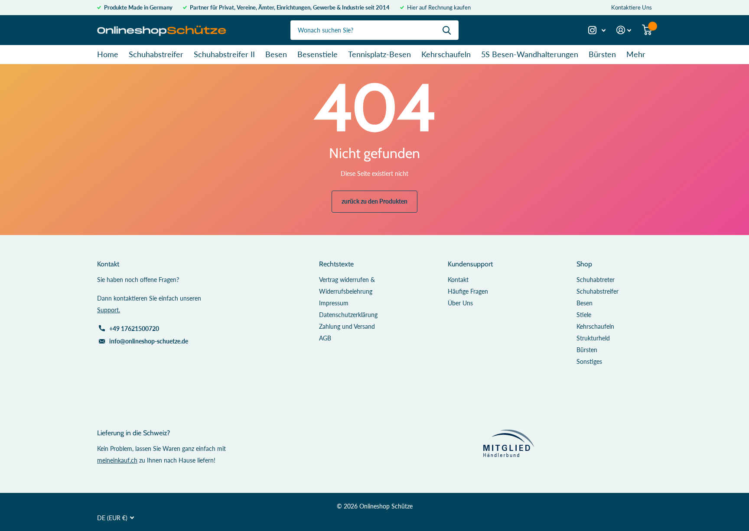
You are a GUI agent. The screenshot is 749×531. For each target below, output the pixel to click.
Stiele (583, 314)
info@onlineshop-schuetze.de (148, 341)
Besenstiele (317, 54)
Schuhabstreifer (156, 54)
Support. (108, 310)
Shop (584, 264)
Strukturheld (593, 338)
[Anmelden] (624, 30)
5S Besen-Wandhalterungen (529, 54)
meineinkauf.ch (117, 460)
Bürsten (602, 54)
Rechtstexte (336, 264)
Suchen (447, 30)
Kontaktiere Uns (631, 7)
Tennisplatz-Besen (379, 54)
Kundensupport (470, 264)
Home (107, 54)
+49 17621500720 (134, 328)
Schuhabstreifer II (224, 54)
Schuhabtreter (595, 279)
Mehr (635, 54)
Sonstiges (589, 361)
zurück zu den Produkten (374, 201)
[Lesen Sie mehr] (597, 30)
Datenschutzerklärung (348, 314)
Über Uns (460, 303)
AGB (325, 338)
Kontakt (458, 279)
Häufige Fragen (468, 291)
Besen (276, 54)
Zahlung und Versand (347, 326)
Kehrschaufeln (446, 54)
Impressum (333, 303)
